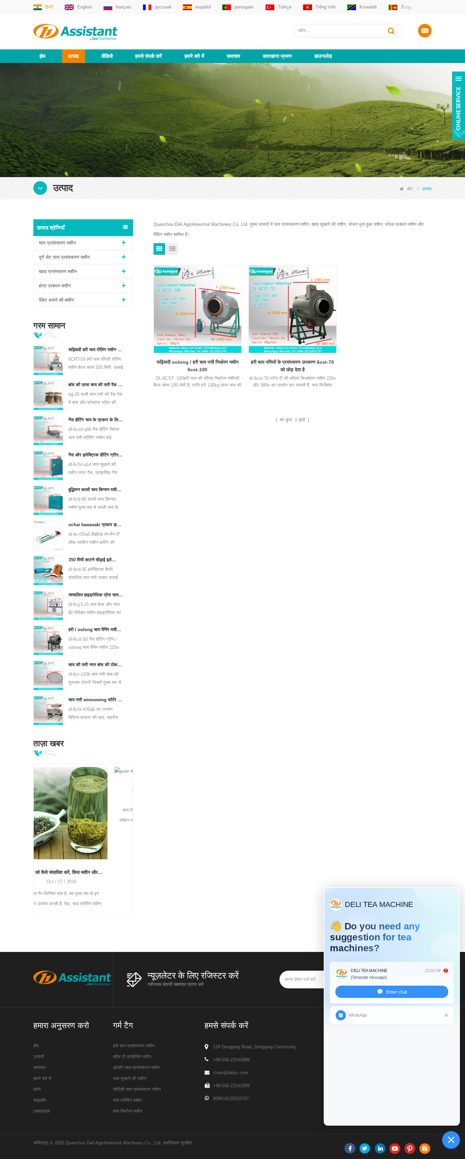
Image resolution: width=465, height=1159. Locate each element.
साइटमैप (39, 1100)
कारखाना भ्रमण (277, 56)
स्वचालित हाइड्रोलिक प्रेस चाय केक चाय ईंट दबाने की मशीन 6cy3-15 (95, 594)
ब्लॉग (37, 1089)
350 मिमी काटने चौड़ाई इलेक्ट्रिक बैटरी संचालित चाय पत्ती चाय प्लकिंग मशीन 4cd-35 (95, 559)
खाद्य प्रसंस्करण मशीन (58, 271)
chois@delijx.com (230, 1072)
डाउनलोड (323, 56)
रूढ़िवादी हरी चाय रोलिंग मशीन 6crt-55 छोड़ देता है (95, 349)
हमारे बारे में (194, 56)
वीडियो (107, 56)
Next (130, 829)
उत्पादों (38, 1056)
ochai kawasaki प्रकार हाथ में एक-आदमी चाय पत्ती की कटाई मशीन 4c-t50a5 (95, 524)
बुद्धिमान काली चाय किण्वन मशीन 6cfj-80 (95, 489)
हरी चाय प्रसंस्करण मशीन (133, 1045)
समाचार (233, 56)
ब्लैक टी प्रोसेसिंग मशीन (132, 1056)
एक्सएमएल (41, 1111)
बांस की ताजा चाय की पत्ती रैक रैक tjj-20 (95, 384)
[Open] (458, 106)
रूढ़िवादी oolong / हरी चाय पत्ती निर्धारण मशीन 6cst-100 (198, 365)
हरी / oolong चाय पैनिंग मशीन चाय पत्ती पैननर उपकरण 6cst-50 (95, 629)
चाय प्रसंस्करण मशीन (57, 243)
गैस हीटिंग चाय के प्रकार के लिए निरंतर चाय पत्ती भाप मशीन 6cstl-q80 (95, 419)
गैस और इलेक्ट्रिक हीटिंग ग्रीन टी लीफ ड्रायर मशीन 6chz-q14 (95, 454)
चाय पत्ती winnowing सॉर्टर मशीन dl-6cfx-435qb (95, 699)
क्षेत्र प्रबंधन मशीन (55, 285)
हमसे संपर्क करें (148, 56)
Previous (36, 829)
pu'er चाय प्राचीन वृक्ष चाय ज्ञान (83, 789)
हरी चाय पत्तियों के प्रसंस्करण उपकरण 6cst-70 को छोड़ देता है (292, 365)
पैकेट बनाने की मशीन (56, 300)
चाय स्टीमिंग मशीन (127, 1100)
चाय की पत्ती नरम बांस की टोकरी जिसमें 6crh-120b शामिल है (95, 664)
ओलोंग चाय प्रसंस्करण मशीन (136, 1067)
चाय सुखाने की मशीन (129, 1078)
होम (42, 56)
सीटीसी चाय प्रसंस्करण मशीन (137, 1089)
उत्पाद (73, 56)
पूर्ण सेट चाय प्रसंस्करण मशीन (64, 257)
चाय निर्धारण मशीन (127, 1111)
